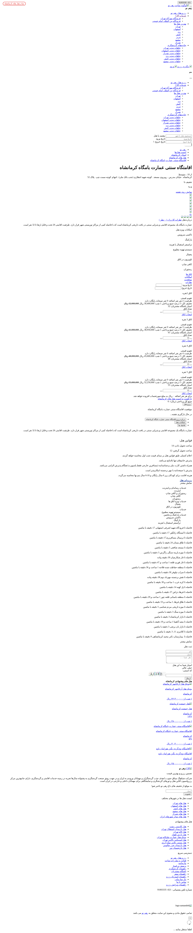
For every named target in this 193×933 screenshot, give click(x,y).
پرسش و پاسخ (179, 866)
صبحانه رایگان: (155, 301)
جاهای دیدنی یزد (173, 56)
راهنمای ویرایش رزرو (176, 885)
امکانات (188, 277)
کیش (178, 34)
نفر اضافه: (173, 301)
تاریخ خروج (159, 141)
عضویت (188, 794)
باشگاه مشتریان (178, 871)
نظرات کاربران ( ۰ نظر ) (170, 220)
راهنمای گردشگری (177, 868)
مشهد (178, 40)
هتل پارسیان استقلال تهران (173, 829)
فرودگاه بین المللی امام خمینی (166, 21)
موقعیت (188, 279)
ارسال (188, 678)
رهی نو (145, 913)
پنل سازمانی (180, 879)
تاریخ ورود (160, 139)
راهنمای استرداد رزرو (176, 876)
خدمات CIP (180, 16)
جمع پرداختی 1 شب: (164, 303)
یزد (179, 32)
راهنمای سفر (180, 874)
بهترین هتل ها (180, 24)
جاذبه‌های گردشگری (176, 45)
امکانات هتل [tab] (180, 422)
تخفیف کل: (186, 303)
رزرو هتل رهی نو (178, 13)
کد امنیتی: (187, 670)
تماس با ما (181, 882)
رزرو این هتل (186, 480)
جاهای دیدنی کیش (172, 59)
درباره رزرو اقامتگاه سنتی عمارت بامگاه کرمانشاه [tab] (165, 419)
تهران (178, 26)
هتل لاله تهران (179, 832)
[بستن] (191, 78)
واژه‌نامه (182, 863)
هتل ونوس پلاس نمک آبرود (174, 842)
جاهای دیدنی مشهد (172, 61)
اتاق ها (189, 274)
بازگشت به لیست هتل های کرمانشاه (175, 399)
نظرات (189, 282)
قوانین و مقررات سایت (175, 860)
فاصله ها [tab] (181, 425)
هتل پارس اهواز (179, 834)
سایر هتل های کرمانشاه (14, 4)
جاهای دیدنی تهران (172, 48)
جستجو (188, 144)
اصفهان (177, 29)
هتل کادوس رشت (178, 826)
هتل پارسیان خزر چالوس (174, 845)
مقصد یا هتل (159, 136)
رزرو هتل (187, 404)
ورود (172, 66)
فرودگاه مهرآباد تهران (171, 18)
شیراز (178, 42)
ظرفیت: (188, 301)
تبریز (178, 37)
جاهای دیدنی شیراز (172, 53)
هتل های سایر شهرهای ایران (173, 816)
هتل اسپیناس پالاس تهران (174, 840)
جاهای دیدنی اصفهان (171, 50)
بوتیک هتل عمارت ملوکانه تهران (171, 837)
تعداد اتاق (187, 309)
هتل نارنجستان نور (177, 848)
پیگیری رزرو (183, 66)
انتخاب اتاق (187, 314)
